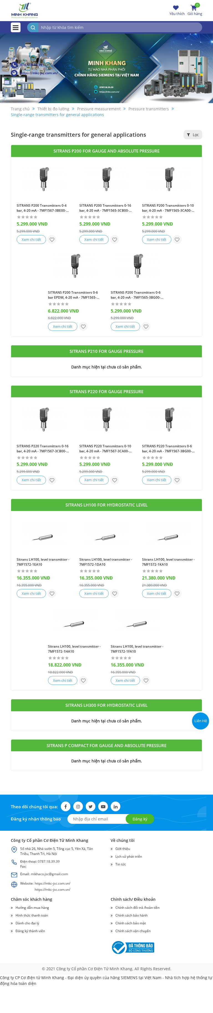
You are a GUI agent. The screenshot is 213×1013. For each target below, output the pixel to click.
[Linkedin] (115, 806)
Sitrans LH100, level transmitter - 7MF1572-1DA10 (105, 562)
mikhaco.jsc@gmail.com (49, 874)
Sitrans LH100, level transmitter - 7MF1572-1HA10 (74, 649)
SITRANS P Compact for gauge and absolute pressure (106, 745)
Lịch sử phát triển (128, 856)
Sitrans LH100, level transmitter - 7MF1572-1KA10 (168, 562)
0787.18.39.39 (31, 65)
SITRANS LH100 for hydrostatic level (106, 505)
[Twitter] (90, 806)
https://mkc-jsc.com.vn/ (39, 73)
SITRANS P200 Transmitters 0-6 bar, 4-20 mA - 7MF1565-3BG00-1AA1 (136, 295)
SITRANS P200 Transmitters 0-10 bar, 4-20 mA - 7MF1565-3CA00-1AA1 (168, 208)
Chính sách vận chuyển (133, 931)
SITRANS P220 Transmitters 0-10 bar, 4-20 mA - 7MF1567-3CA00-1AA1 (105, 449)
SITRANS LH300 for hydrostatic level (106, 705)
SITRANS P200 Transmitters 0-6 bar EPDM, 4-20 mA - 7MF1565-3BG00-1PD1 (73, 295)
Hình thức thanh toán (32, 915)
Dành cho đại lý (27, 923)
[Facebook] (65, 806)
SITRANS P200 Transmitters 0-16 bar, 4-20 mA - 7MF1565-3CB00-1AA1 (105, 208)
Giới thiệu (122, 848)
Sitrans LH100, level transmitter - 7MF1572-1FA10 (137, 649)
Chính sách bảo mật (130, 923)
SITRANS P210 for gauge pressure (106, 351)
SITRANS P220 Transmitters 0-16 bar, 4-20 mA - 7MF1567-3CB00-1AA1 (43, 449)
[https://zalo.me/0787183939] (200, 686)
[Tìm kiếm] (32, 27)
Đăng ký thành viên (30, 931)
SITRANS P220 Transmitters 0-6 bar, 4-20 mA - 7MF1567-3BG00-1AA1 (167, 449)
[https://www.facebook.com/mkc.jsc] (200, 700)
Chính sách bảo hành (131, 915)
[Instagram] (78, 806)
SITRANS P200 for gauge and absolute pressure (106, 151)
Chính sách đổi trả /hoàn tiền (137, 907)
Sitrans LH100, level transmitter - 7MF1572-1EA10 (43, 562)
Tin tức (120, 864)
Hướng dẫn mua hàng (32, 907)
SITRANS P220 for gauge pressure (106, 391)
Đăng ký (140, 819)
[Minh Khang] (25, 10)
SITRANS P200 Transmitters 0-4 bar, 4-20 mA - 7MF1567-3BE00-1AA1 (42, 208)
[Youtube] (103, 806)
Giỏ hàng (194, 10)
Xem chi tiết (31, 239)
